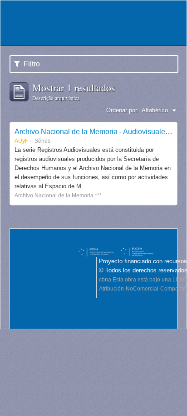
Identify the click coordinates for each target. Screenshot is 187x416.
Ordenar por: (122, 110)
